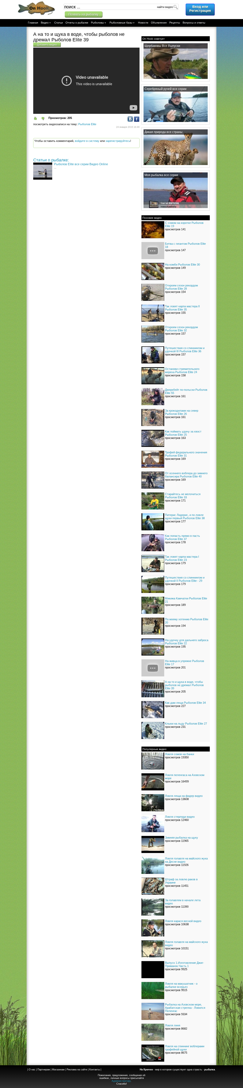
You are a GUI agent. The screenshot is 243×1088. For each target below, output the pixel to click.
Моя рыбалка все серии (161, 175)
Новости (143, 22)
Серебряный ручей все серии (165, 88)
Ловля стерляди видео (180, 816)
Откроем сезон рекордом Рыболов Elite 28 (181, 287)
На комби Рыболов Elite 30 (182, 264)
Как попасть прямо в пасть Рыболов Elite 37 (182, 537)
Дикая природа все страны (163, 132)
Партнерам (43, 1069)
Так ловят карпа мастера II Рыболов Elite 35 (182, 308)
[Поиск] (175, 7)
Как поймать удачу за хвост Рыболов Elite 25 (183, 433)
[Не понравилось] (44, 118)
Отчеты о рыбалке (76, 22)
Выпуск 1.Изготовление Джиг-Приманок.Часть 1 (184, 964)
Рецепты (174, 22)
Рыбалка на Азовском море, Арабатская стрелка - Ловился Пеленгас (185, 1008)
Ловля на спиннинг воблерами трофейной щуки (184, 1048)
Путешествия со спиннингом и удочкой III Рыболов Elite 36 (184, 349)
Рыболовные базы (121, 22)
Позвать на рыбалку (84, 14)
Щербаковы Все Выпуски (162, 45)
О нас (32, 1069)
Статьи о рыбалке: (51, 160)
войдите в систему (87, 140)
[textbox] (121, 7)
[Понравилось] (37, 118)
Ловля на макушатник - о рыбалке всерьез (181, 985)
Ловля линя (172, 1025)
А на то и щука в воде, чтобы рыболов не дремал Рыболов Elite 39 (184, 685)
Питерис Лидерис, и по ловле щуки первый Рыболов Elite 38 (185, 516)
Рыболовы (97, 22)
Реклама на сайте (77, 1069)
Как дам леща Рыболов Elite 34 (185, 702)
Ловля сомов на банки (179, 754)
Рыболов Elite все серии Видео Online (81, 164)
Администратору (121, 1080)
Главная (33, 22)
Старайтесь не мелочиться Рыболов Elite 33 (182, 495)
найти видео (165, 7)
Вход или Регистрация (200, 9)
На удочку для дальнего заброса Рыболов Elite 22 (186, 641)
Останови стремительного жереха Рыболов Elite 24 (182, 370)
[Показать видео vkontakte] (130, 121)
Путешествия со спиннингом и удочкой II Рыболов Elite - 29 (184, 579)
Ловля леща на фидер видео (184, 795)
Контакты (94, 1069)
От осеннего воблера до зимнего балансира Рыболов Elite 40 (186, 475)
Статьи (58, 22)
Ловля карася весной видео (183, 921)
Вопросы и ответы (194, 22)
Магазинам (58, 1069)
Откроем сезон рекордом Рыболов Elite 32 (181, 328)
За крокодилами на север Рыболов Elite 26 (181, 412)
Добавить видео (47, 44)
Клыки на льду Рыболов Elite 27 (186, 723)
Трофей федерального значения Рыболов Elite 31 (186, 454)
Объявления (159, 22)
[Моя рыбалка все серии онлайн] (176, 207)
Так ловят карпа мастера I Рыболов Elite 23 (182, 558)
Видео (45, 22)
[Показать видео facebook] (137, 121)
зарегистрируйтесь (118, 140)
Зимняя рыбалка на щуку (181, 837)
